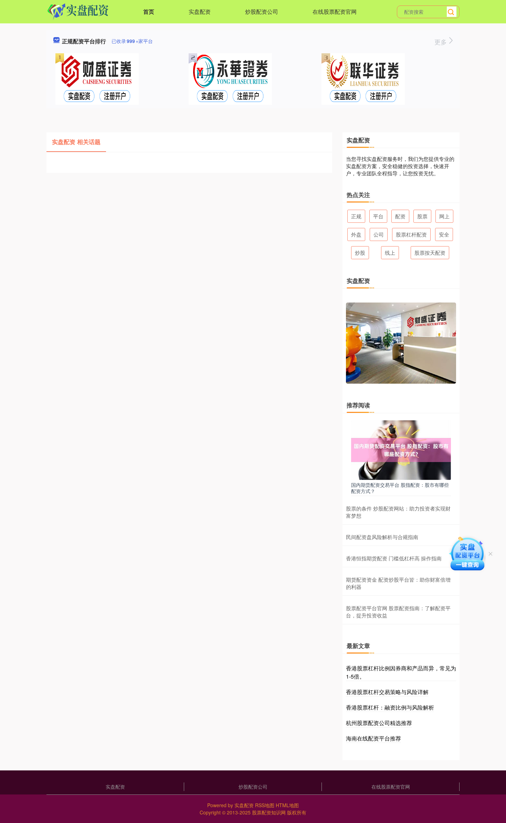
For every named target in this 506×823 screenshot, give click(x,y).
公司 (378, 234)
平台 (378, 216)
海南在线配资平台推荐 (373, 738)
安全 (444, 234)
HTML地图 (287, 805)
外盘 (356, 234)
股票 (422, 216)
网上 (444, 216)
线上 (390, 252)
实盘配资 (200, 11)
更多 (441, 41)
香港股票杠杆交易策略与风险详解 (387, 692)
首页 (148, 11)
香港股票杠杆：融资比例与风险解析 (390, 707)
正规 (356, 216)
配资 (400, 216)
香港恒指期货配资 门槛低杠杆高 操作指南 (394, 558)
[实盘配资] (77, 11)
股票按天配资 (429, 252)
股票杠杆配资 (411, 234)
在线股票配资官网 (335, 11)
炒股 (360, 252)
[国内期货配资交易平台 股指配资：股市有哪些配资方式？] (401, 449)
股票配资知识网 (269, 812)
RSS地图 (264, 805)
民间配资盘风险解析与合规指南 (382, 536)
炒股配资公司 (261, 11)
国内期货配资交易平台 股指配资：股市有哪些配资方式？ (400, 487)
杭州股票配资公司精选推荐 (379, 723)
